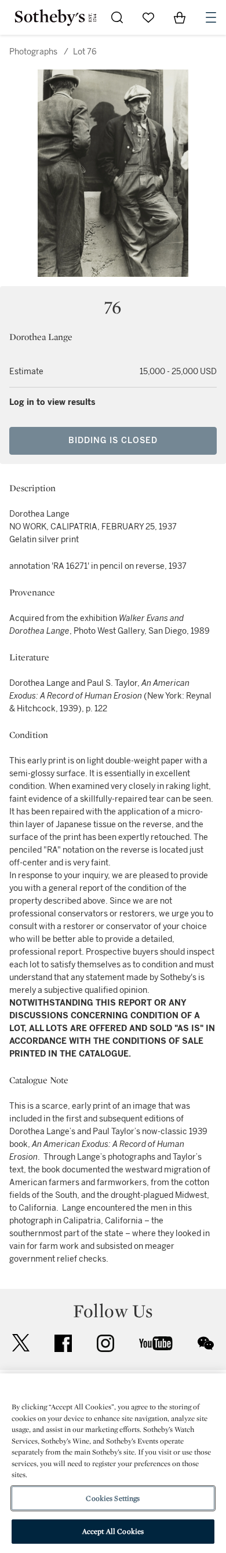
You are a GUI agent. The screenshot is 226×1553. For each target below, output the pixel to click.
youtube (156, 1343)
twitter (21, 1343)
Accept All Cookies (113, 1531)
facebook (63, 1343)
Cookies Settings (113, 1498)
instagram (105, 1343)
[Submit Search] (117, 17)
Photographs (33, 52)
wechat (206, 1343)
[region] (113, 1463)
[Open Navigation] (211, 17)
